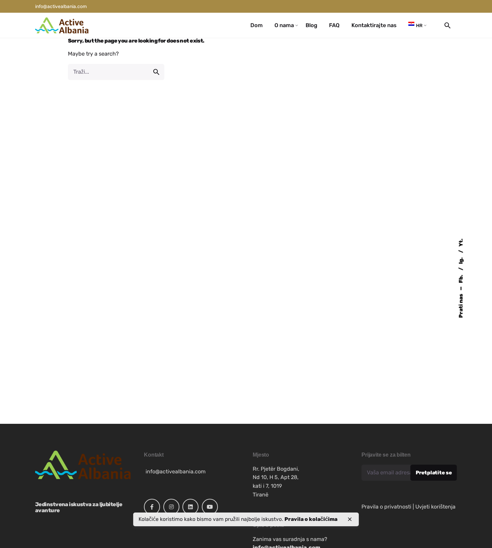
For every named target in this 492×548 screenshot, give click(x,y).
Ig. (460, 260)
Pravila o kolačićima (310, 519)
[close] (350, 519)
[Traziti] (116, 72)
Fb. (460, 278)
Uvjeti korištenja (435, 506)
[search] (156, 72)
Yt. (460, 242)
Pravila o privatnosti (386, 506)
